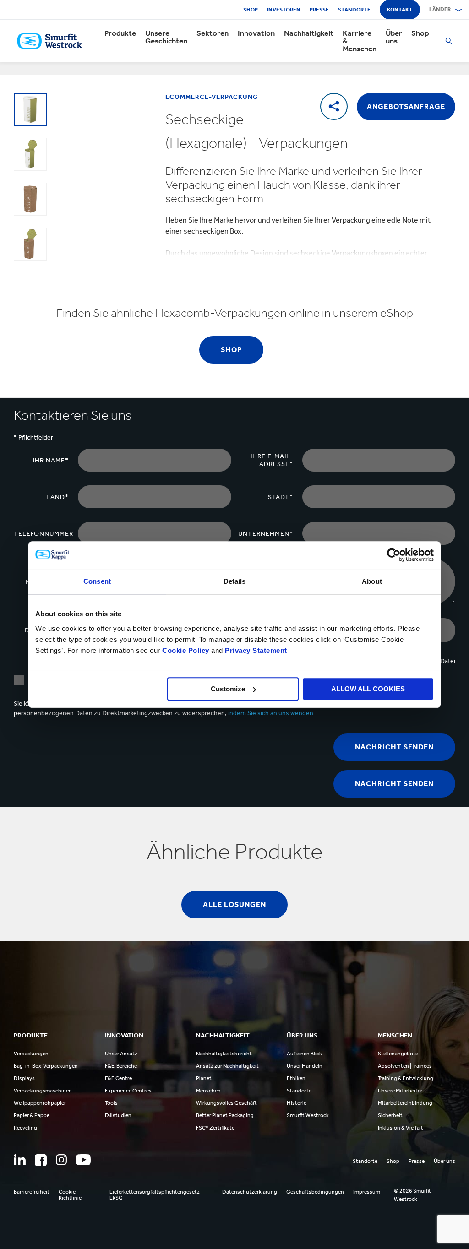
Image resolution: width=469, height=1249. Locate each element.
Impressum (366, 1192)
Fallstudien (118, 1115)
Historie (296, 1103)
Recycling (25, 1127)
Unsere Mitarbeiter (400, 1090)
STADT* (280, 497)
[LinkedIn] (20, 1159)
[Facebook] (41, 1160)
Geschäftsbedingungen (315, 1192)
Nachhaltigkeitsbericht (224, 1053)
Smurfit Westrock (308, 1115)
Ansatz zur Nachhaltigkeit (227, 1066)
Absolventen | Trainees (405, 1066)
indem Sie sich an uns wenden (270, 713)
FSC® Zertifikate (215, 1127)
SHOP (231, 349)
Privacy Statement (255, 650)
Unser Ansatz (121, 1053)
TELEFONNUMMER (43, 534)
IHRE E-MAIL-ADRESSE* (272, 460)
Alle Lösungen (234, 904)
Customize (228, 689)
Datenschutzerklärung (249, 1192)
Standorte (354, 9)
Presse (319, 9)
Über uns (394, 37)
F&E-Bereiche (121, 1066)
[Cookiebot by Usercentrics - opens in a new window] (394, 555)
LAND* (57, 497)
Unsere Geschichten (166, 37)
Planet (204, 1078)
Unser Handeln (304, 1066)
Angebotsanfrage (406, 106)
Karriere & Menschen (359, 41)
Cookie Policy (185, 650)
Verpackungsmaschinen (43, 1090)
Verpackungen (31, 1053)
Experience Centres (128, 1090)
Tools (111, 1103)
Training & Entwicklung (405, 1078)
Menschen (208, 1090)
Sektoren (212, 33)
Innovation (256, 33)
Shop (250, 9)
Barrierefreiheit (31, 1192)
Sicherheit (390, 1115)
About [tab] (372, 581)
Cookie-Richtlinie (70, 1195)
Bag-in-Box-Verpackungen (46, 1066)
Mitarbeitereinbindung (405, 1103)
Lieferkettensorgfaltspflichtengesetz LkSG (154, 1195)
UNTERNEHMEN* (265, 534)
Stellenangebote (398, 1053)
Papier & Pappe (31, 1115)
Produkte (120, 33)
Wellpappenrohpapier (40, 1103)
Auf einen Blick (304, 1053)
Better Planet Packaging (225, 1115)
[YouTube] (83, 1159)
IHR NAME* (51, 460)
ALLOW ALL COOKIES (368, 689)
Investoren (283, 9)
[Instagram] (61, 1159)
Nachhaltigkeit (308, 33)
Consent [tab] (97, 581)
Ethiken (296, 1078)
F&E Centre (118, 1078)
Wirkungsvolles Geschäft (226, 1103)
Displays (24, 1078)
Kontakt (400, 9)
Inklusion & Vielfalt (400, 1127)
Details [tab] (235, 581)
